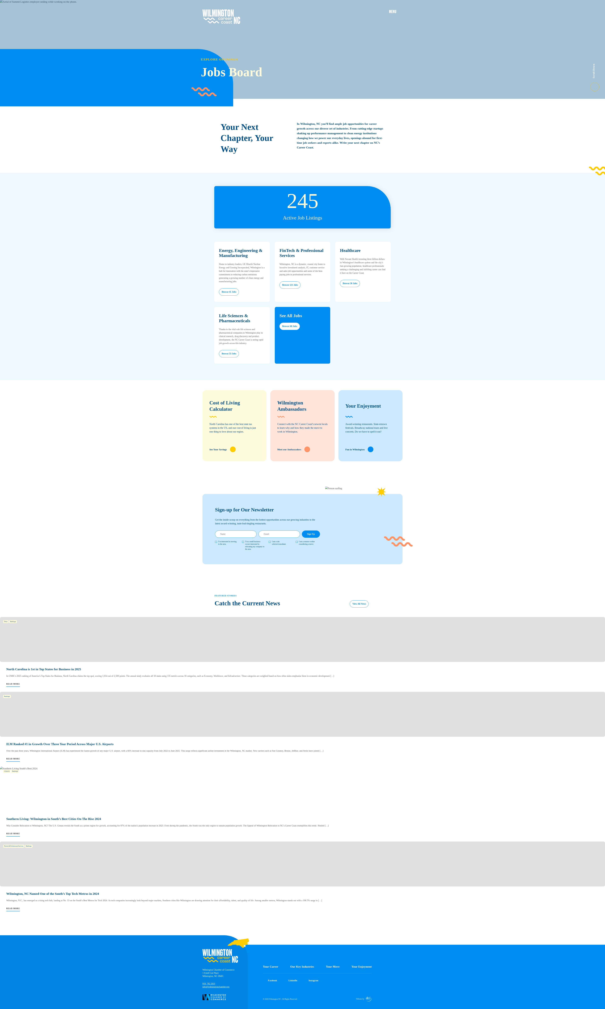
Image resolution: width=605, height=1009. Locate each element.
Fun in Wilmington (355, 449)
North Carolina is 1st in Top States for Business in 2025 (43, 669)
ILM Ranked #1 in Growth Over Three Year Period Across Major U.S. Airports (60, 744)
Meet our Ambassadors (289, 449)
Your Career (270, 966)
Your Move (333, 966)
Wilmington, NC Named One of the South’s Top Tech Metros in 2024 (52, 893)
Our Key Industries (302, 966)
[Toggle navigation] (396, 11)
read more (13, 684)
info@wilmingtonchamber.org (215, 987)
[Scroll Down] (597, 85)
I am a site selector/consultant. (279, 542)
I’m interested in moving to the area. (227, 542)
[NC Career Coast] (221, 16)
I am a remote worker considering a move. (307, 542)
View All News (359, 604)
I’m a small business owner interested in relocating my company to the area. (254, 545)
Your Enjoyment (361, 966)
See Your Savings (218, 449)
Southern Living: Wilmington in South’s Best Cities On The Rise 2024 (53, 819)
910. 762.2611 (208, 984)
